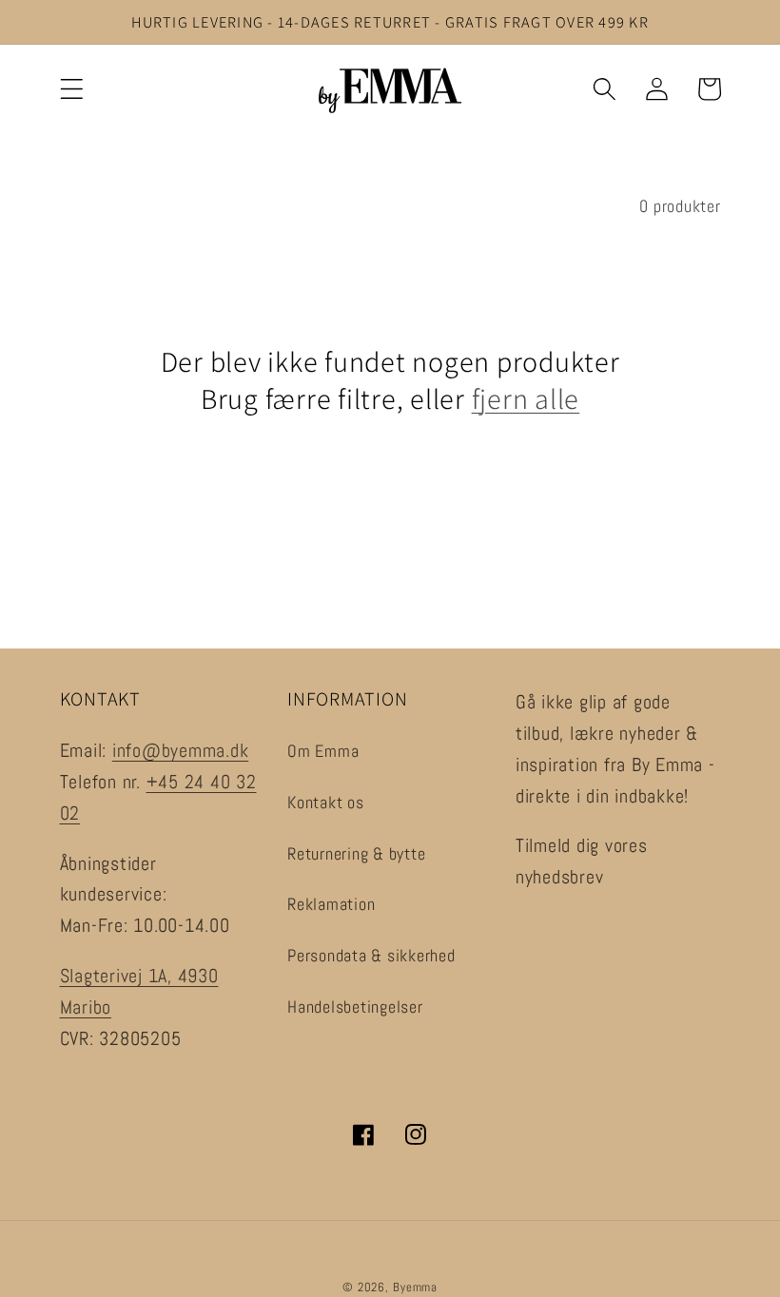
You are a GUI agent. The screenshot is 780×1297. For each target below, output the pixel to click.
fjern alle (526, 398)
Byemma (415, 1287)
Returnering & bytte (356, 853)
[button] (72, 89)
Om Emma (323, 751)
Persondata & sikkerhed (371, 955)
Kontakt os (325, 802)
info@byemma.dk (180, 750)
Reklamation (331, 904)
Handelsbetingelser (355, 1007)
